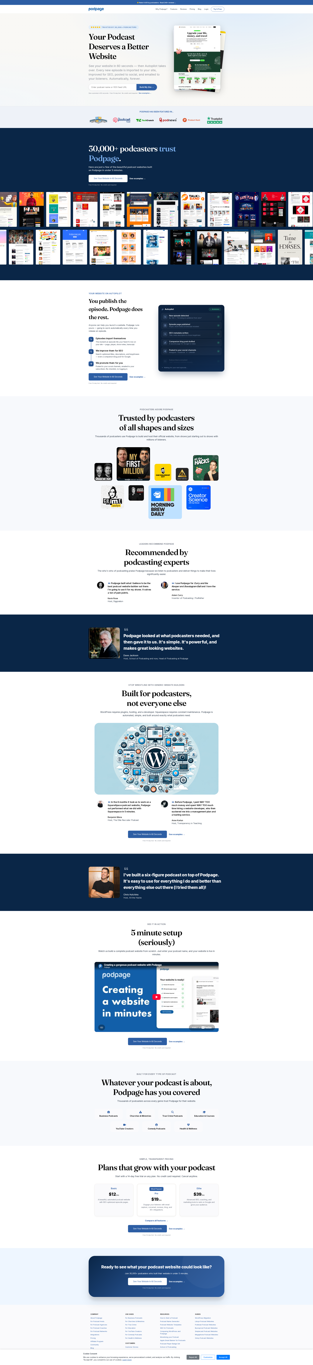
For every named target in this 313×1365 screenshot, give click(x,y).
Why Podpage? (161, 9)
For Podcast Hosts (97, 1321)
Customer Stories (131, 1347)
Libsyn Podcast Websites (204, 1321)
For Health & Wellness (133, 1338)
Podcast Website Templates (170, 1325)
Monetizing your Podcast (169, 1337)
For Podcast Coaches (98, 1328)
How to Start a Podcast (169, 1318)
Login (206, 9)
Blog (199, 9)
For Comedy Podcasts (133, 1335)
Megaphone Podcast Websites (206, 1335)
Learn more (127, 1360)
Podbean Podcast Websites (205, 1325)
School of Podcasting (168, 1347)
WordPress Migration (203, 1318)
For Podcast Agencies (98, 1325)
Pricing (192, 9)
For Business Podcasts (133, 1318)
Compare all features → (156, 1220)
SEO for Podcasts (166, 1328)
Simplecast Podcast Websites (206, 1331)
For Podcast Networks (98, 1331)
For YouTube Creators (133, 1331)
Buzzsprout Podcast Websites (206, 1328)
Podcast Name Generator (169, 1321)
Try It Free (217, 9)
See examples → (145, 93)
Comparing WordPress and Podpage (170, 1332)
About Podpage (96, 1318)
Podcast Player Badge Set (170, 1344)
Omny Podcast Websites (204, 1338)
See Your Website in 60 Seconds (108, 178)
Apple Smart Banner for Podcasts (172, 1340)
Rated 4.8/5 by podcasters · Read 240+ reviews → (157, 3)
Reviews (183, 9)
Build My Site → (147, 87)
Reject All (193, 1357)
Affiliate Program (96, 1341)
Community (94, 1345)
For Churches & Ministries (134, 1321)
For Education (130, 1328)
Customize (207, 1357)
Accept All (223, 1357)
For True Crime (130, 1325)
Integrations (94, 1335)
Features (173, 9)
